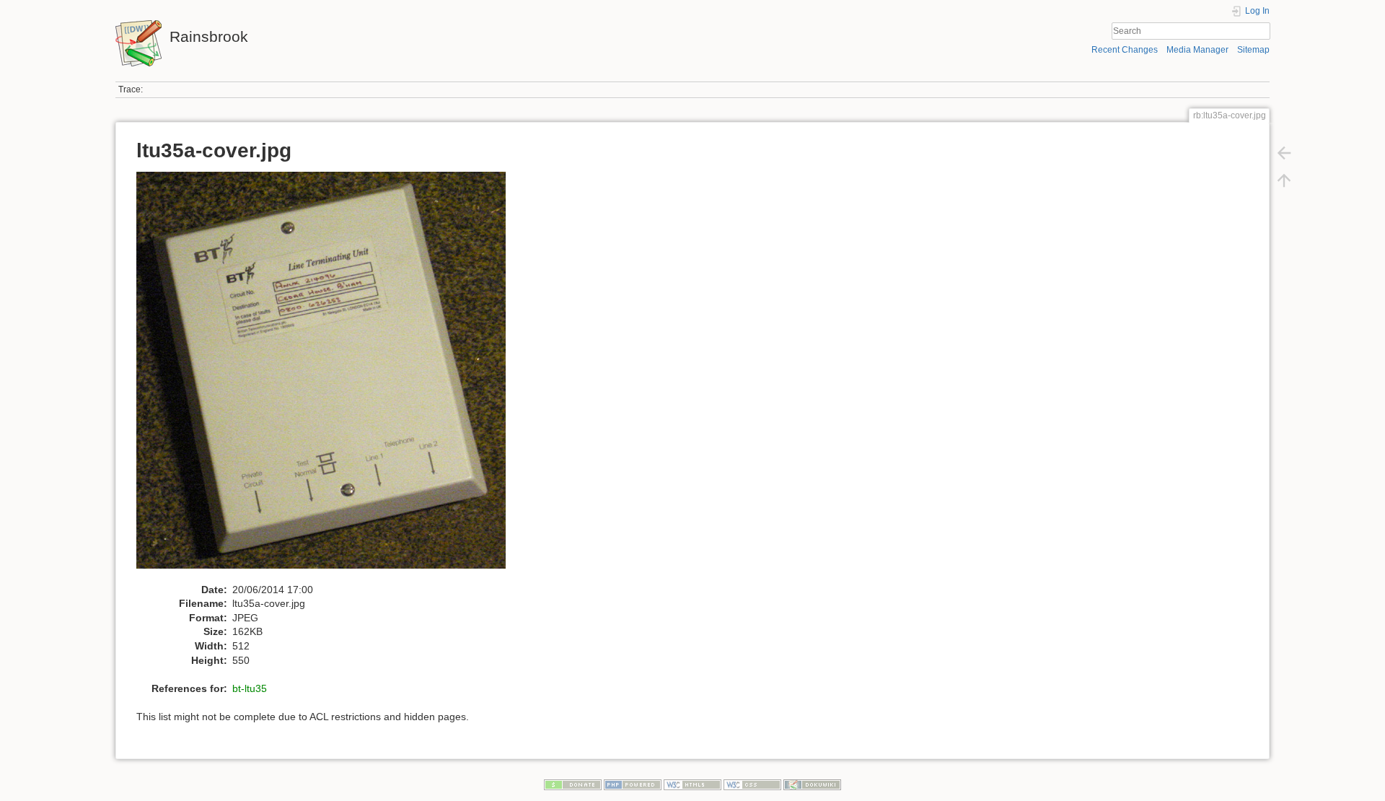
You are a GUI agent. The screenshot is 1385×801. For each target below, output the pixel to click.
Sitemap (1253, 50)
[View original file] (328, 376)
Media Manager (1197, 50)
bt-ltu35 (249, 688)
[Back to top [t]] (1284, 180)
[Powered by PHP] (632, 784)
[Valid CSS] (752, 784)
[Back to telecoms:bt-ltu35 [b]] (1284, 153)
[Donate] (573, 784)
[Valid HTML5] (692, 784)
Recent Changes (1124, 50)
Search (1263, 31)
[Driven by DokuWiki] (812, 784)
